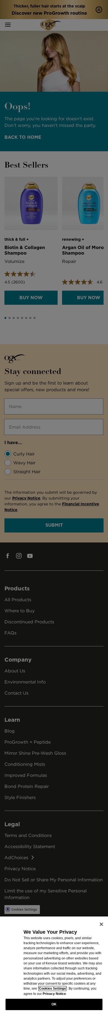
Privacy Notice (54, 994)
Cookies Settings (52, 988)
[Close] (101, 924)
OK (54, 1004)
